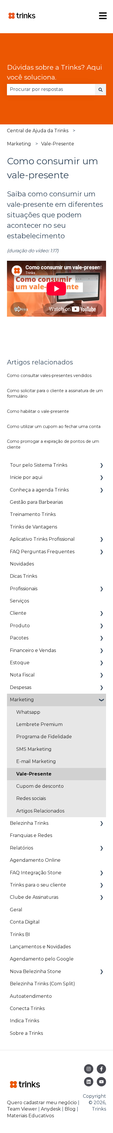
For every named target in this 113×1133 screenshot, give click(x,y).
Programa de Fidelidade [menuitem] (44, 736)
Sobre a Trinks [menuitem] (26, 1033)
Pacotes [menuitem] (19, 638)
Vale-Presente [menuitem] (34, 774)
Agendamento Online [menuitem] (35, 860)
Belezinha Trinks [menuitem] (29, 823)
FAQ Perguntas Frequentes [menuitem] (42, 551)
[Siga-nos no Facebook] (101, 1069)
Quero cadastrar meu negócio (42, 1102)
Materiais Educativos (30, 1115)
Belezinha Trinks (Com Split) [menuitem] (42, 983)
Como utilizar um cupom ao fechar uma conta (54, 426)
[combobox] (51, 89)
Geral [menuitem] (16, 909)
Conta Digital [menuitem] (25, 922)
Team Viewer (22, 1109)
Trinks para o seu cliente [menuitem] (38, 885)
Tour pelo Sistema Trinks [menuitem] (38, 465)
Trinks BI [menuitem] (20, 934)
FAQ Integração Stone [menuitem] (35, 872)
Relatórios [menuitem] (21, 848)
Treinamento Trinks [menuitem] (33, 514)
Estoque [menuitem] (20, 662)
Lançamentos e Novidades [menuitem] (40, 946)
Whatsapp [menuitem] (28, 712)
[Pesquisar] (100, 89)
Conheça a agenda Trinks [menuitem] (39, 490)
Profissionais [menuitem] (23, 588)
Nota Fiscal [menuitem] (22, 675)
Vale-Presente (57, 144)
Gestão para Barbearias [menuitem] (36, 502)
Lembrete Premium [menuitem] (39, 724)
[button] (101, 466)
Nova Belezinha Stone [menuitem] (35, 971)
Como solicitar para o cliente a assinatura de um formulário (55, 393)
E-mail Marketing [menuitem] (36, 761)
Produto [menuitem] (20, 625)
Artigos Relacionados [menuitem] (40, 811)
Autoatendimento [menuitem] (31, 996)
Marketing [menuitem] (22, 699)
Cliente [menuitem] (18, 613)
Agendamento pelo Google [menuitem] (42, 959)
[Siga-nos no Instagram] (88, 1069)
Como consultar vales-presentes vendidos (49, 375)
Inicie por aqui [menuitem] (26, 477)
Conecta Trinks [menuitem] (27, 1008)
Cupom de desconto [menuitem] (40, 786)
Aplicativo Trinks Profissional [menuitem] (42, 539)
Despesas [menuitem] (20, 687)
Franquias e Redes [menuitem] (31, 835)
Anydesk (51, 1109)
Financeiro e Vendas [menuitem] (33, 650)
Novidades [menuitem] (22, 564)
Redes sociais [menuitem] (31, 798)
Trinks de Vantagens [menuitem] (33, 527)
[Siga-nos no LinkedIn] (88, 1081)
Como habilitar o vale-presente (38, 411)
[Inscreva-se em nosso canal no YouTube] (101, 1081)
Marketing (19, 144)
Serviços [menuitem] (19, 601)
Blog (71, 1109)
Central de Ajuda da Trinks (37, 130)
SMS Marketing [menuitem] (34, 749)
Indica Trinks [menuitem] (24, 1020)
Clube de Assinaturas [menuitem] (34, 897)
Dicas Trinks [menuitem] (23, 576)
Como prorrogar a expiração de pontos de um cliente (53, 444)
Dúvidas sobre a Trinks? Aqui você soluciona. (54, 72)
